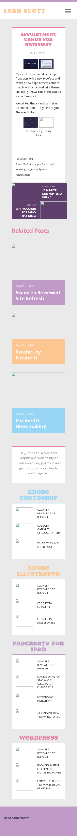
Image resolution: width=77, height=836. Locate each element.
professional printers (38, 169)
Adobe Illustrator (24, 164)
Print (30, 158)
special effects (23, 174)
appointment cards (44, 164)
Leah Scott (25, 10)
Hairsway (20, 169)
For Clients (21, 158)
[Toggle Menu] (68, 11)
